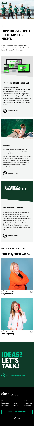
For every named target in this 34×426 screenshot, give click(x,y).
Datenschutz (28, 403)
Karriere (15, 405)
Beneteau (7, 145)
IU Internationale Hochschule (16, 83)
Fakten (15, 401)
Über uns (4, 401)
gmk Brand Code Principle (14, 208)
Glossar (15, 403)
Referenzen (5, 405)
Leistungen (5, 403)
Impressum (27, 405)
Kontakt (26, 401)
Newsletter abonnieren (17, 412)
